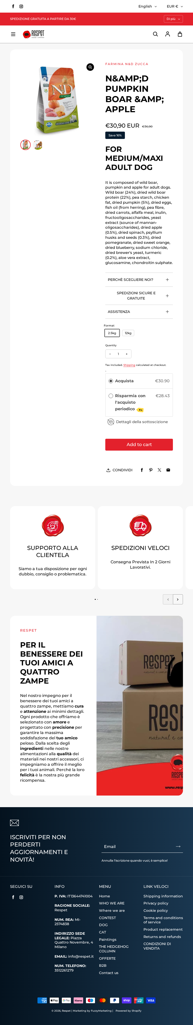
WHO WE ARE (111, 903)
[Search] (155, 34)
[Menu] (13, 34)
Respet (66, 1010)
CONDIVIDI (122, 470)
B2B (103, 965)
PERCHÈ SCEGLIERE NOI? (130, 280)
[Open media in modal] (90, 67)
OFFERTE (107, 958)
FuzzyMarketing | (102, 1010)
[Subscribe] (178, 846)
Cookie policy (155, 911)
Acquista (124, 380)
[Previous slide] (168, 599)
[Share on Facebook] (142, 470)
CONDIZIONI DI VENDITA (157, 946)
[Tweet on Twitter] (159, 470)
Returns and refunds (162, 937)
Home (104, 896)
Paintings (107, 940)
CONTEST (107, 918)
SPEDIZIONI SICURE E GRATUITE (136, 295)
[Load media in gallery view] (25, 145)
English (145, 6)
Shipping (129, 365)
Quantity (111, 345)
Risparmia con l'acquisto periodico (130, 402)
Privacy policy (155, 903)
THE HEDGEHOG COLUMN (114, 949)
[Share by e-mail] (168, 470)
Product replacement (163, 929)
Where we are (112, 911)
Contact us (108, 973)
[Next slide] (178, 599)
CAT (102, 932)
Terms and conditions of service (163, 920)
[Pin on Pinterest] (151, 470)
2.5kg (112, 333)
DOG (103, 925)
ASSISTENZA (119, 312)
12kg (128, 333)
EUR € (172, 6)
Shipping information (163, 896)
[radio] (111, 381)
